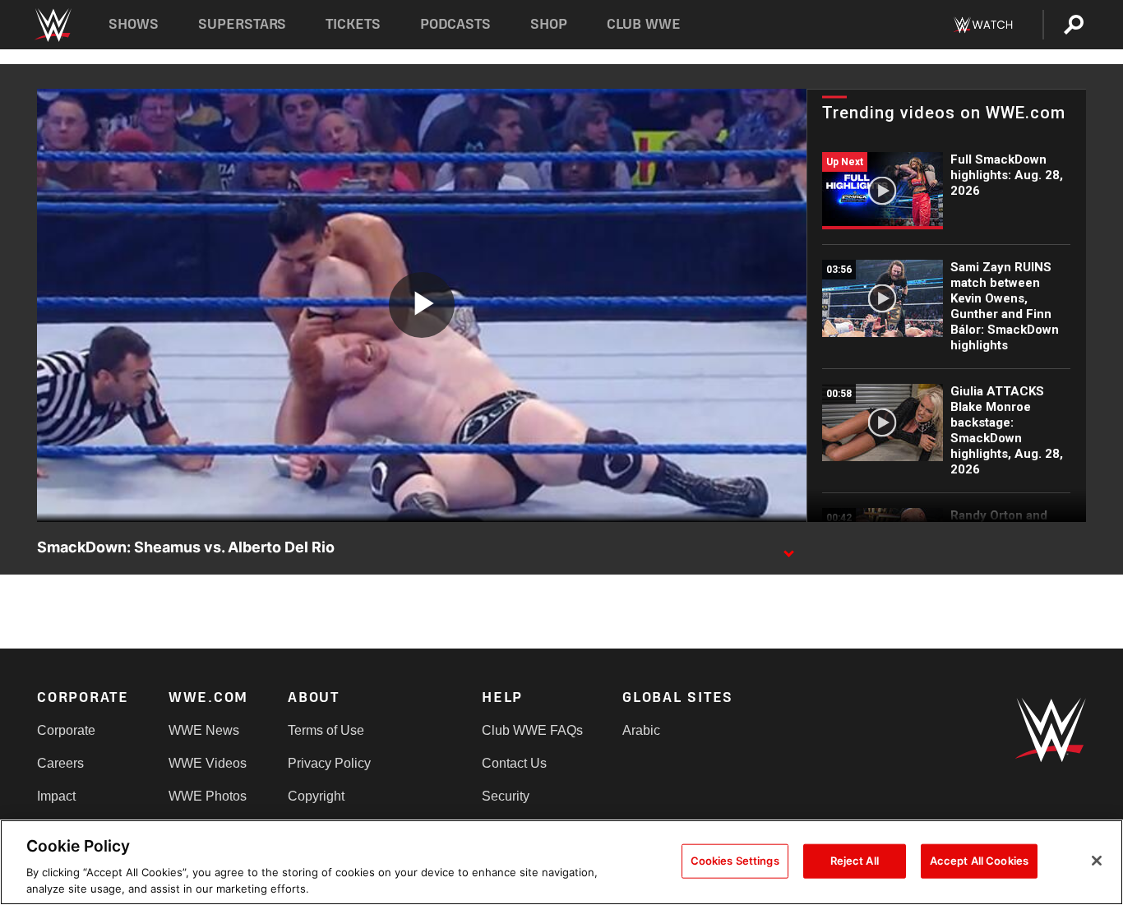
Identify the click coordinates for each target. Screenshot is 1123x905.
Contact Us (514, 763)
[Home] (52, 25)
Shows (134, 24)
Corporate (66, 730)
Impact (56, 796)
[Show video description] (788, 548)
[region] (561, 862)
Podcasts (455, 24)
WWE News (204, 730)
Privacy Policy (329, 763)
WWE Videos (208, 763)
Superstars (242, 24)
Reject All (854, 860)
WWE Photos (208, 796)
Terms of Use (326, 730)
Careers (60, 763)
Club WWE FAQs (532, 730)
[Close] (1097, 861)
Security (505, 796)
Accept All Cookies (979, 860)
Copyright (316, 796)
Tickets (353, 24)
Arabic (641, 730)
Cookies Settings (735, 860)
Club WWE (644, 24)
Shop (548, 24)
